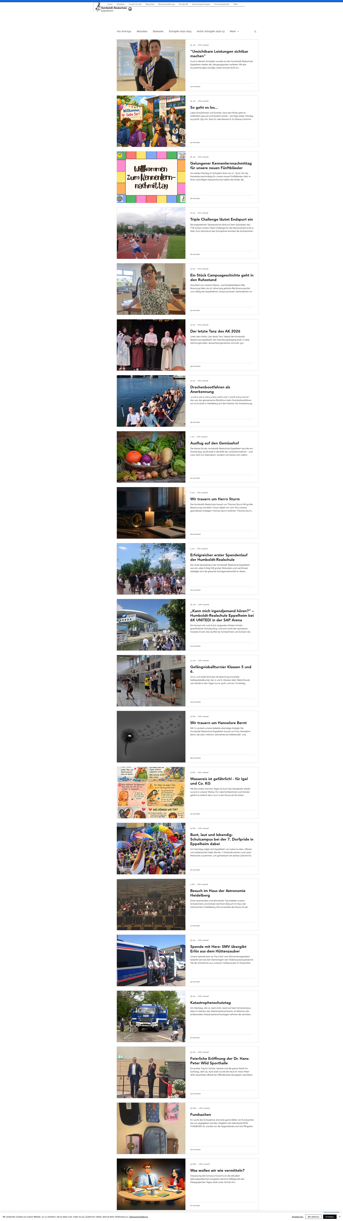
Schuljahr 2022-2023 (180, 31)
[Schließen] (339, 1217)
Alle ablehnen (313, 1216)
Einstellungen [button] (297, 1216)
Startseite (158, 31)
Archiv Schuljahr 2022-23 (211, 31)
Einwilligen (329, 1216)
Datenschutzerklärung (138, 1216)
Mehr (233, 31)
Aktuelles (142, 31)
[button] (255, 31)
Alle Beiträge (124, 31)
